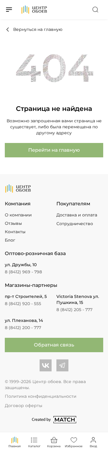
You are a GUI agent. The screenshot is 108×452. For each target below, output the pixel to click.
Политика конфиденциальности (40, 396)
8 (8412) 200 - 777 (23, 327)
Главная (14, 446)
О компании (18, 215)
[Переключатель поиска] (95, 9)
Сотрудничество (74, 223)
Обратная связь (54, 345)
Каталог (34, 446)
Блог (10, 240)
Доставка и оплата (76, 215)
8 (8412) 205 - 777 (74, 309)
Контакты (15, 231)
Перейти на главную (54, 150)
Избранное (73, 446)
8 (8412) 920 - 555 (23, 303)
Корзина (54, 446)
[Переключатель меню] (9, 9)
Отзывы (13, 223)
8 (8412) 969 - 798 (23, 272)
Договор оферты (23, 405)
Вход (93, 446)
